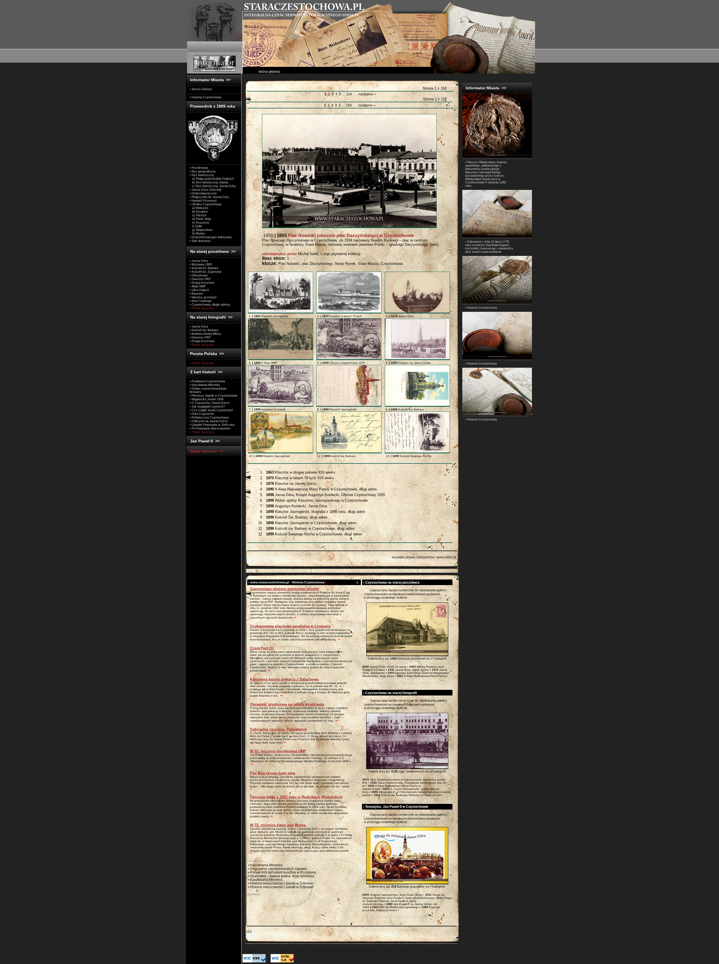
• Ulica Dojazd (199, 290)
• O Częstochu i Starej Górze (209, 402)
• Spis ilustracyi (200, 240)
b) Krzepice (199, 211)
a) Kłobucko (199, 208)
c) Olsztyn (198, 215)
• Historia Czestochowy (481, 307)
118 (349, 94)
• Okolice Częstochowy (206, 204)
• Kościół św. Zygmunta (205, 271)
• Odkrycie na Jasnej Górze (209, 421)
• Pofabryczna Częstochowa (209, 417)
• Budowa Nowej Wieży (205, 333)
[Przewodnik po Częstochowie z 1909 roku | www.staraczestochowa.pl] (213, 161)
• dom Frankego (200, 301)
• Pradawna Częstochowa (207, 381)
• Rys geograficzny (203, 171)
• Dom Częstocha (202, 413)
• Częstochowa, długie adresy (210, 304)
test (364, 590)
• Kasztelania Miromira (205, 384)
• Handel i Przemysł (203, 200)
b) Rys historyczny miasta (209, 182)
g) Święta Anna (201, 229)
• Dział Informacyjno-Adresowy (211, 237)
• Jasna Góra (199, 260)
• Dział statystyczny (203, 193)
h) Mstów (197, 233)
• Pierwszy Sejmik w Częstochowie (213, 395)
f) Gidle (196, 226)
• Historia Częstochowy (206, 97)
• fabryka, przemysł (203, 297)
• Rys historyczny (202, 175)
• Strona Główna (201, 89)
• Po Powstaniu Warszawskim (210, 428)
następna (366, 94)
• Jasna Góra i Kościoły (206, 189)
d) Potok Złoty (200, 218)
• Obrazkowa (199, 275)
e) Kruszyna (199, 222)
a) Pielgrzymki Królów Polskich (212, 178)
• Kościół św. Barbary (204, 268)
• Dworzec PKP (200, 279)
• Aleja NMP (198, 286)
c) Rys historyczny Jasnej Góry (213, 186)
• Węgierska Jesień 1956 (207, 399)
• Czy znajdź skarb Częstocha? (211, 410)
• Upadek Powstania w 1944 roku (212, 424)
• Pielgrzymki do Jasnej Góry (209, 197)
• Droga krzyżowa (202, 282)
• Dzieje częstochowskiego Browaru (208, 390)
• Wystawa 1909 (201, 264)
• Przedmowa (199, 167)
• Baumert (196, 293)
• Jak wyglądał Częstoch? (207, 406)
